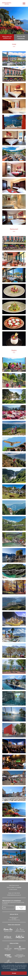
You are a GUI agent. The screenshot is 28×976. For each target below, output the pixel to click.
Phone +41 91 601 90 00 (14, 893)
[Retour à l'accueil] (6, 3)
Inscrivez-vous (21, 907)
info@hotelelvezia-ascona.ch (14, 895)
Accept (14, 973)
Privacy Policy (14, 969)
